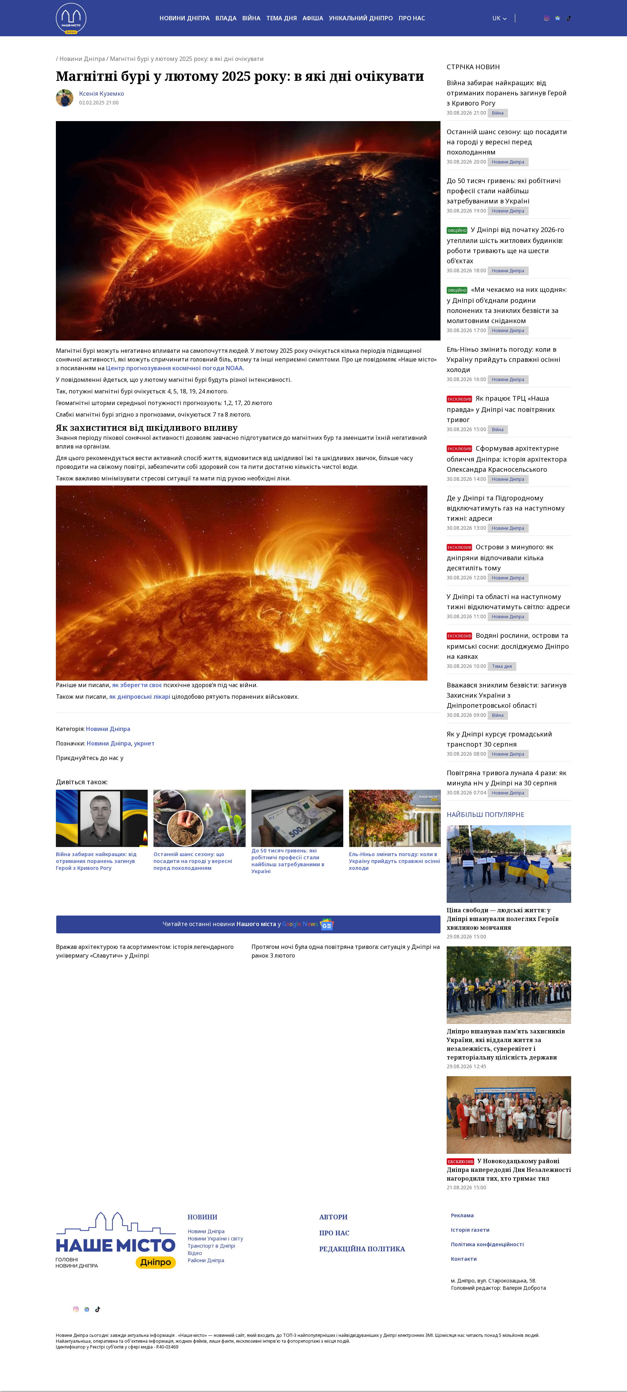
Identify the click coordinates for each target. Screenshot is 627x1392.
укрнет (144, 743)
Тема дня (281, 18)
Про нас (412, 18)
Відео (195, 1253)
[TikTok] (568, 18)
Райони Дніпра (206, 1260)
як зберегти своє (137, 685)
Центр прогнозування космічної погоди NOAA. (175, 368)
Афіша (313, 18)
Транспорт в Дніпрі (211, 1245)
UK (496, 18)
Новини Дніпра (185, 18)
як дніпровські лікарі (139, 697)
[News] (557, 18)
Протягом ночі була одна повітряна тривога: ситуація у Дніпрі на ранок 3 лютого (345, 951)
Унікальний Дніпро (361, 18)
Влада (226, 18)
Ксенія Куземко (101, 94)
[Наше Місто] (71, 18)
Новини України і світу (215, 1238)
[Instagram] (546, 18)
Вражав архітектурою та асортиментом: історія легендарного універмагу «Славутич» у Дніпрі (145, 951)
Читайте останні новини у (240, 924)
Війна (251, 18)
